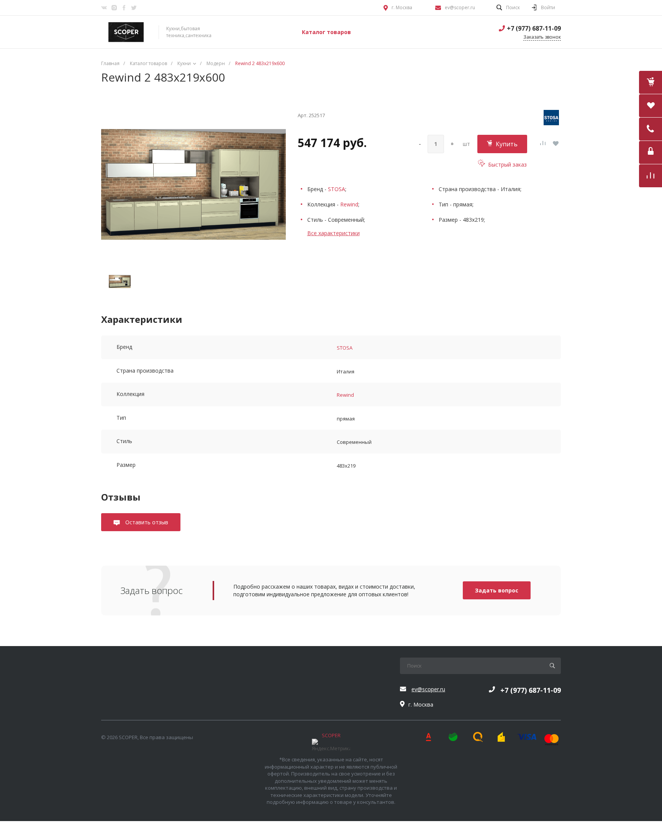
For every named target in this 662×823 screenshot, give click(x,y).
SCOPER (331, 735)
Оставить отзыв (146, 522)
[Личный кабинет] (650, 152)
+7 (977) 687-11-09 (534, 28)
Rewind (349, 204)
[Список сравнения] (650, 175)
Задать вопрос (496, 590)
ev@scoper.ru (460, 7)
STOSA (336, 189)
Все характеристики (333, 233)
